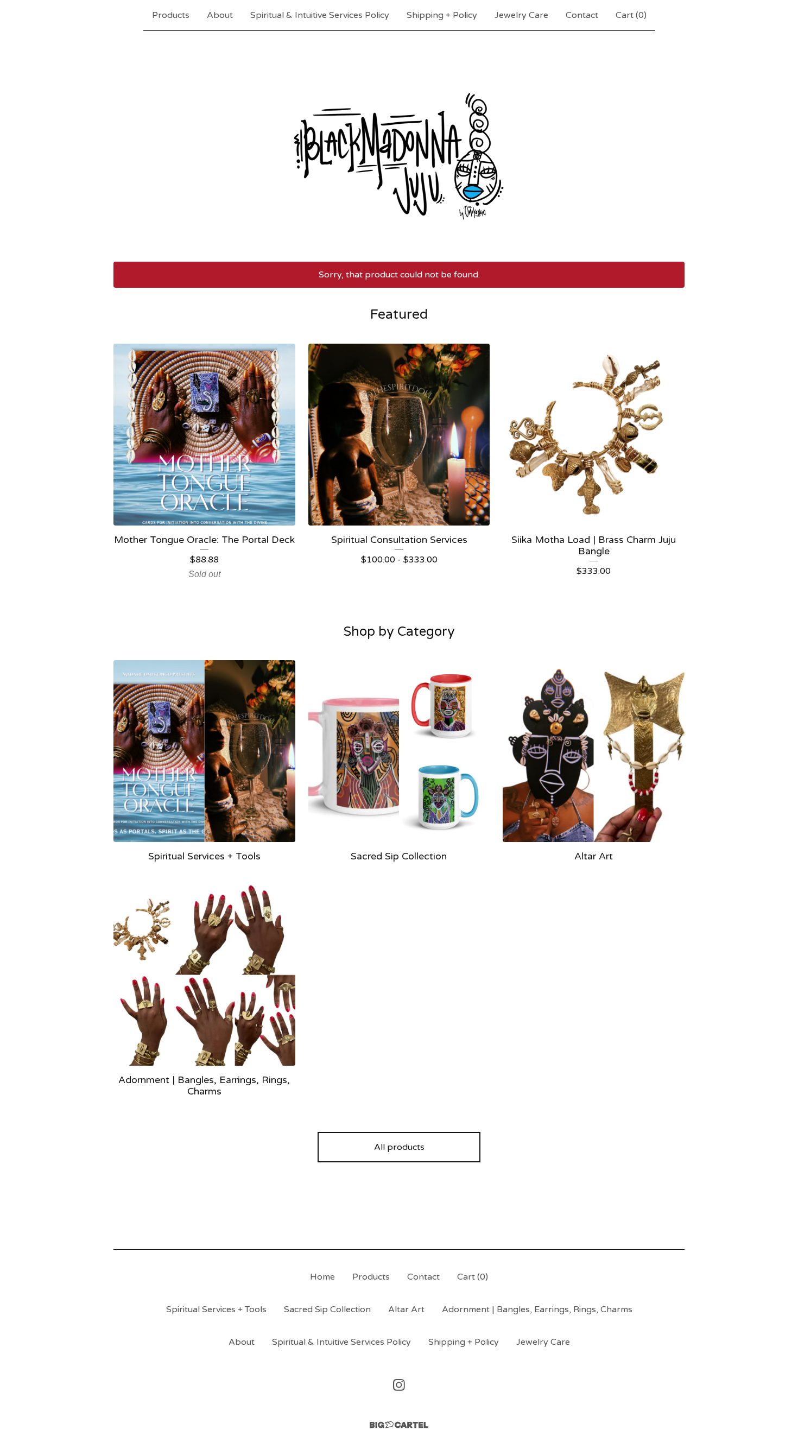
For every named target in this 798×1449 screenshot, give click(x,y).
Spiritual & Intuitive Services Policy (319, 15)
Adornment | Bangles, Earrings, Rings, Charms (537, 1309)
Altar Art (406, 1309)
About (220, 15)
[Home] (399, 146)
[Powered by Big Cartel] (399, 1425)
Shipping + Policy (442, 15)
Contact (582, 15)
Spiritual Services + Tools (216, 1309)
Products (170, 15)
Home (322, 1276)
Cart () (631, 15)
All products (399, 1147)
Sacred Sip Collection (327, 1309)
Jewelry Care (521, 15)
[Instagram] (399, 1385)
